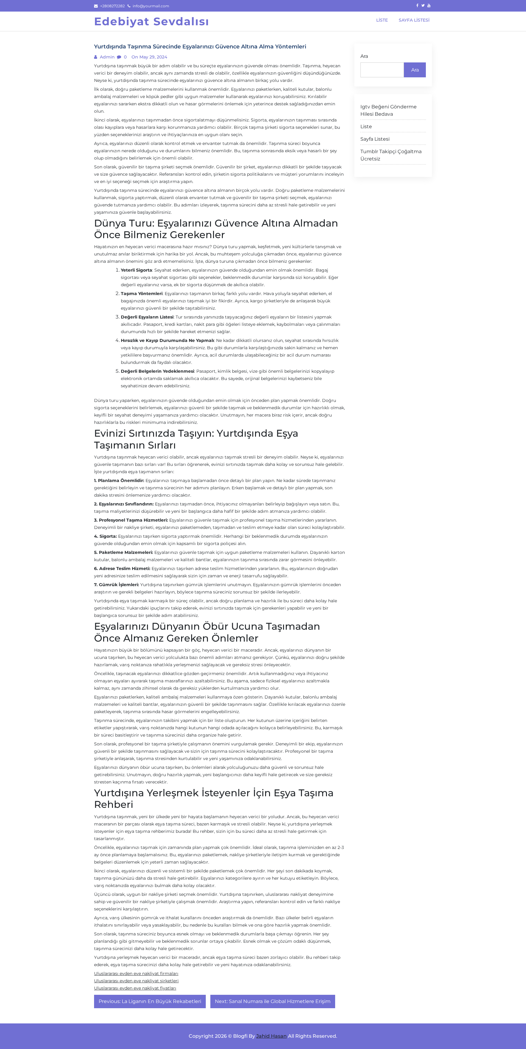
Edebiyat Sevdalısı (151, 21)
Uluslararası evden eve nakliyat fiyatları (135, 988)
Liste (366, 126)
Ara (364, 56)
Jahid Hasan (271, 1036)
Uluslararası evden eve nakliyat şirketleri (136, 981)
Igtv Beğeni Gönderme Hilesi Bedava (388, 110)
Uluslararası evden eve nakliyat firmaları (136, 973)
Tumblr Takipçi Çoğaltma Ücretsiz (391, 155)
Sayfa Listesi (375, 139)
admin (107, 57)
